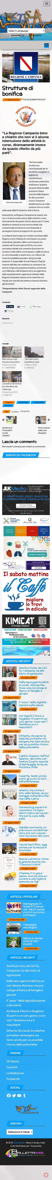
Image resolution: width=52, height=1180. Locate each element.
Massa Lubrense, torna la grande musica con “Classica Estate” (34, 861)
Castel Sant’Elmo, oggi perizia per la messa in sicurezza (33, 847)
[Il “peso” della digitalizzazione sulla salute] (9, 706)
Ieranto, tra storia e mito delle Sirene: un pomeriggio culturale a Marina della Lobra (34, 794)
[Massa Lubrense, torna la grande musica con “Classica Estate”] (9, 862)
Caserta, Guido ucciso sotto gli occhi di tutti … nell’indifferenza (34, 778)
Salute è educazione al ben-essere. (33, 941)
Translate (35, 35)
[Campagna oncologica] (13, 928)
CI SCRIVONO (38, 402)
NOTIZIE (8, 406)
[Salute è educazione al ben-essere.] (13, 942)
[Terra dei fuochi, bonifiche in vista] (34, 352)
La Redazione (15, 1073)
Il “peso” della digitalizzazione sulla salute (33, 703)
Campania (24, 411)
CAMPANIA (23, 402)
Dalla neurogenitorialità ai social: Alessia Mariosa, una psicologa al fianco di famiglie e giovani (34, 687)
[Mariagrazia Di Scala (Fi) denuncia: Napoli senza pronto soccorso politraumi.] (13, 907)
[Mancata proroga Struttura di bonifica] (12, 352)
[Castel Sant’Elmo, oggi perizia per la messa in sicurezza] (9, 848)
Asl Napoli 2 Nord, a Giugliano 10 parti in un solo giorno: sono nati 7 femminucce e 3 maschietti (33, 721)
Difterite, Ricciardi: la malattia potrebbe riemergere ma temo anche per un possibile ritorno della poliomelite (34, 741)
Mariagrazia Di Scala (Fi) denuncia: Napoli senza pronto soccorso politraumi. (34, 909)
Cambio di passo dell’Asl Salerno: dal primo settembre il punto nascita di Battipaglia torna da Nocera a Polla (34, 761)
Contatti (11, 1067)
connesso (17, 446)
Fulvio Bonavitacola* (34, 99)
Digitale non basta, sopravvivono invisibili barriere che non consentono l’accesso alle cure (34, 831)
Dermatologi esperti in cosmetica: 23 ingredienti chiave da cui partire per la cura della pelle (34, 812)
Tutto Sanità (19, 1143)
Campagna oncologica (30, 926)
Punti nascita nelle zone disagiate (44, 430)
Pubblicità (12, 1079)
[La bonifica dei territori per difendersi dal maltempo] (12, 376)
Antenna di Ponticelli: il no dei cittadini (7, 432)
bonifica (15, 412)
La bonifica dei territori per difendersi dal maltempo (12, 386)
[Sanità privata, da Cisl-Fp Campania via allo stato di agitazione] (9, 671)
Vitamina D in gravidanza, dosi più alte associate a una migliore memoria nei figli (33, 877)
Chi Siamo (12, 1061)
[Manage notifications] (46, 1175)
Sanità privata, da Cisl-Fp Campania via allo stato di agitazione (33, 670)
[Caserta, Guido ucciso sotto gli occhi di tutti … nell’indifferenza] (9, 779)
